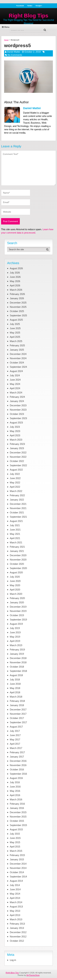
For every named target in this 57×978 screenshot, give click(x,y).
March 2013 (16, 919)
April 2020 (15, 589)
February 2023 (17, 444)
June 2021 (15, 529)
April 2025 (15, 337)
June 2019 (15, 632)
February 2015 (17, 855)
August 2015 (16, 829)
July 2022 (15, 474)
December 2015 (18, 812)
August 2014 (16, 880)
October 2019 (17, 615)
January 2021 (17, 551)
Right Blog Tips (28, 16)
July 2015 (15, 833)
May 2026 (15, 281)
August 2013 (16, 906)
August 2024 (16, 371)
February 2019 (17, 649)
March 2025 (16, 341)
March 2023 (16, 439)
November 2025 (18, 307)
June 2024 (15, 379)
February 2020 (17, 598)
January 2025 (17, 349)
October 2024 (17, 362)
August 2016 (16, 778)
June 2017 (15, 735)
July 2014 (15, 885)
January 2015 (17, 859)
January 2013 (17, 928)
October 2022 (17, 461)
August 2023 (16, 422)
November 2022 (18, 456)
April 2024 (15, 388)
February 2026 (17, 294)
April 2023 (15, 435)
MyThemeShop (33, 975)
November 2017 (18, 713)
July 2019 (15, 628)
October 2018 (17, 666)
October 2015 (17, 821)
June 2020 (15, 581)
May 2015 (15, 842)
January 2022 (17, 499)
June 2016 (15, 786)
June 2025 (15, 328)
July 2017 (15, 731)
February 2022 (17, 495)
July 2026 (15, 272)
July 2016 (15, 782)
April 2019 (15, 641)
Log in (13, 960)
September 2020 (18, 568)
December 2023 (18, 405)
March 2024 (16, 392)
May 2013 (15, 910)
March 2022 (16, 491)
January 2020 (17, 602)
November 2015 (18, 816)
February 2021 (17, 546)
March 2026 (16, 289)
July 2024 (15, 375)
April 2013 (15, 915)
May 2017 (15, 739)
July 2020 (15, 576)
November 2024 (18, 358)
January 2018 (17, 705)
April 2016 (15, 795)
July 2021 (15, 525)
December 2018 (18, 658)
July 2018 (15, 679)
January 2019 (17, 653)
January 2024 (17, 401)
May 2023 (15, 431)
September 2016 (18, 773)
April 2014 (15, 898)
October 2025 (17, 311)
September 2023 (18, 418)
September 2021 (18, 516)
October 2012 (17, 940)
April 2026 (15, 285)
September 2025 (18, 315)
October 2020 (17, 564)
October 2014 (17, 872)
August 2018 (16, 675)
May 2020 (15, 585)
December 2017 (18, 709)
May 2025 (15, 332)
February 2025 (17, 345)
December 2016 (18, 761)
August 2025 (16, 319)
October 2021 (17, 512)
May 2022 (15, 482)
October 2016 (17, 769)
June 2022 (15, 478)
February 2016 (17, 803)
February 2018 (17, 701)
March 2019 (16, 645)
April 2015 (15, 846)
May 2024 (15, 384)
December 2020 (18, 555)
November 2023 (18, 409)
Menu (6, 27)
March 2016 (16, 799)
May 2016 (15, 791)
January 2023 (17, 448)
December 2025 (18, 302)
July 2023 (15, 426)
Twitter (29, 6)
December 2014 (18, 863)
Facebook (20, 6)
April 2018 (15, 692)
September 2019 (18, 619)
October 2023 (17, 414)
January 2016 (17, 808)
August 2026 (16, 268)
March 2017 (16, 748)
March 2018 (16, 696)
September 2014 (18, 876)
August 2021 (16, 521)
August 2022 (16, 469)
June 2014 (15, 889)
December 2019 (18, 606)
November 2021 (18, 508)
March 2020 (16, 594)
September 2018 (18, 671)
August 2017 (16, 726)
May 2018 (15, 688)
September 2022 (18, 465)
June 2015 (15, 838)
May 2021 (15, 534)
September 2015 (18, 825)
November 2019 (18, 611)
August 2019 (16, 623)
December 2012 (18, 932)
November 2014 (18, 868)
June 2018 (15, 683)
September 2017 (18, 722)
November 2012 (18, 936)
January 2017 (17, 756)
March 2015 (16, 851)
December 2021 (18, 504)
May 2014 (15, 893)
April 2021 (15, 538)
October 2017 (17, 718)
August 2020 (16, 572)
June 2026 (15, 277)
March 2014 (16, 902)
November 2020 (18, 559)
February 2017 (17, 752)
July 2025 (15, 324)
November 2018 (18, 662)
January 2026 (17, 298)
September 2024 (18, 367)
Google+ (39, 6)
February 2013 (17, 923)
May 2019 (15, 636)
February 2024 (17, 396)
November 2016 (18, 765)
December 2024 (18, 354)
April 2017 (15, 743)
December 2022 (18, 452)
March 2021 (16, 542)
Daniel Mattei (13, 51)
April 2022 (15, 486)
